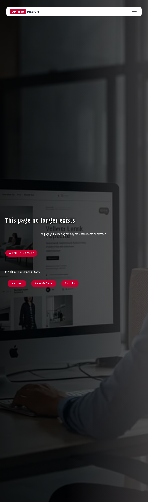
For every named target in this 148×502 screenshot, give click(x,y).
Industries (17, 283)
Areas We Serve (44, 283)
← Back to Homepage (21, 253)
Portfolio (70, 283)
